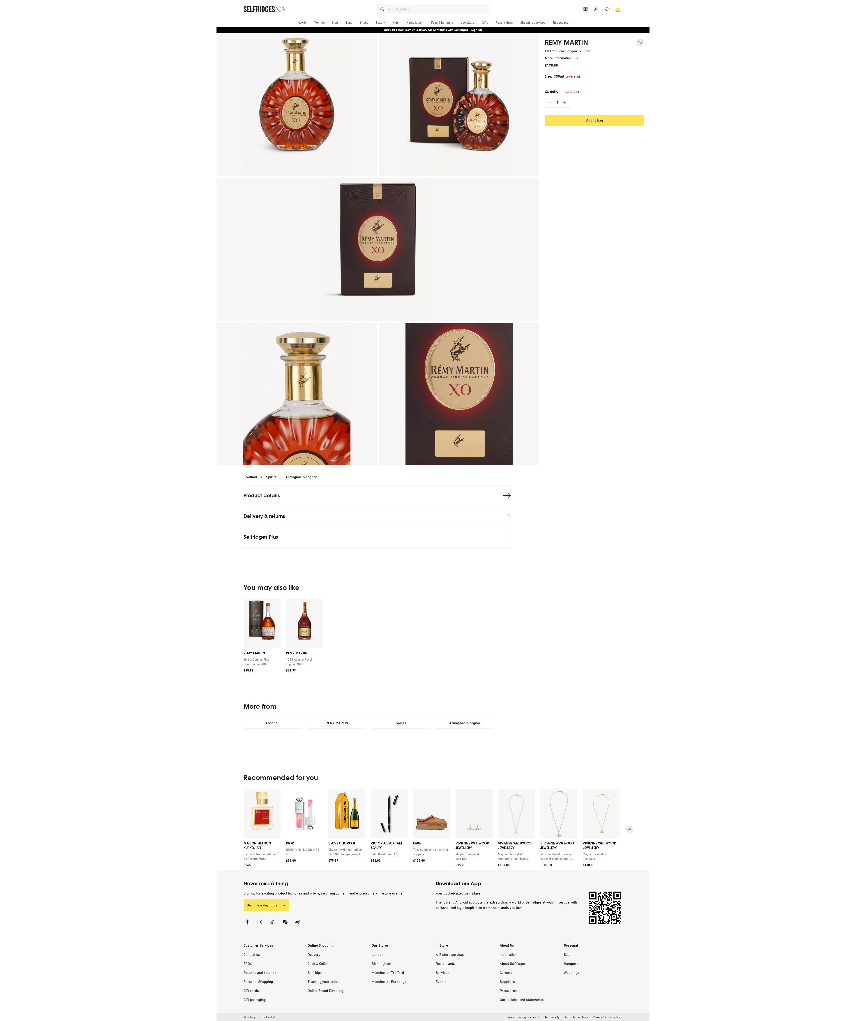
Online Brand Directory (326, 991)
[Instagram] (259, 925)
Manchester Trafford (388, 972)
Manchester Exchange (389, 982)
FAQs (248, 963)
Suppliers (507, 982)
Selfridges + (317, 972)
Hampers (571, 963)
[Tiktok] (272, 925)
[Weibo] (297, 925)
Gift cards (251, 991)
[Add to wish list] (640, 42)
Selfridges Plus (261, 537)
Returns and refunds (260, 972)
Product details (262, 495)
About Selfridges (513, 963)
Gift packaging (255, 1000)
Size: (554, 76)
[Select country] (585, 9)
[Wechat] (285, 925)
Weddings (571, 972)
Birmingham (381, 963)
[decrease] (550, 102)
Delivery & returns (264, 516)
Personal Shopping (258, 982)
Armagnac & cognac (301, 477)
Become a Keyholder (263, 905)
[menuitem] (302, 22)
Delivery (314, 954)
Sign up (476, 30)
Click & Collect (318, 963)
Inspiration (508, 954)
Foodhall (250, 477)
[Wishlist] (607, 9)
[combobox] (437, 9)
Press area (508, 991)
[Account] (596, 9)
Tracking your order (323, 982)
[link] (261, 661)
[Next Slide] (629, 829)
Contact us (252, 954)
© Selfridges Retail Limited (259, 1017)
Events (441, 982)
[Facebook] (247, 925)
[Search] (382, 9)
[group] (283, 637)
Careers (506, 972)
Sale (567, 954)
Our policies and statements (522, 1000)
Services (442, 972)
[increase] (564, 102)
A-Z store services (450, 954)
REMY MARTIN (566, 42)
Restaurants (445, 963)
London (377, 954)
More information (558, 58)
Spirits (271, 477)
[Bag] (617, 9)
